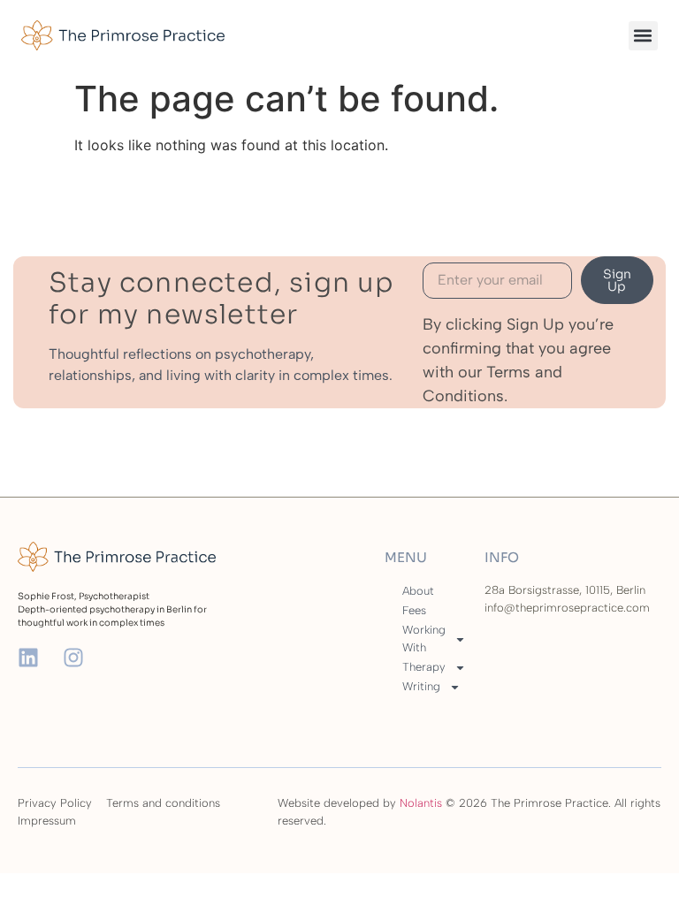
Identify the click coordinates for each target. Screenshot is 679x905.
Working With (424, 638)
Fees (414, 610)
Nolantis (421, 803)
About (418, 590)
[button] (643, 35)
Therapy (424, 666)
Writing (421, 686)
